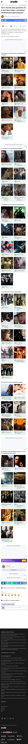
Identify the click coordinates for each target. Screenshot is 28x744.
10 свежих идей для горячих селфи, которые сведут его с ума (13, 681)
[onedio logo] (13, 728)
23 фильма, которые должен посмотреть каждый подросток (13, 698)
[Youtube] (10, 718)
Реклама (3, 708)
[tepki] (2, 595)
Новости (3, 5)
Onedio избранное (10, 5)
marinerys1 (12, 16)
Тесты (16, 5)
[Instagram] (2, 718)
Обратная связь (4, 706)
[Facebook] (5, 718)
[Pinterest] (13, 718)
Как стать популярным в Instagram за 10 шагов (10, 679)
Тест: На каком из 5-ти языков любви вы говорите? (11, 658)
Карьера (2, 709)
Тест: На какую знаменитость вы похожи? (9, 665)
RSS (2, 711)
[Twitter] (8, 718)
